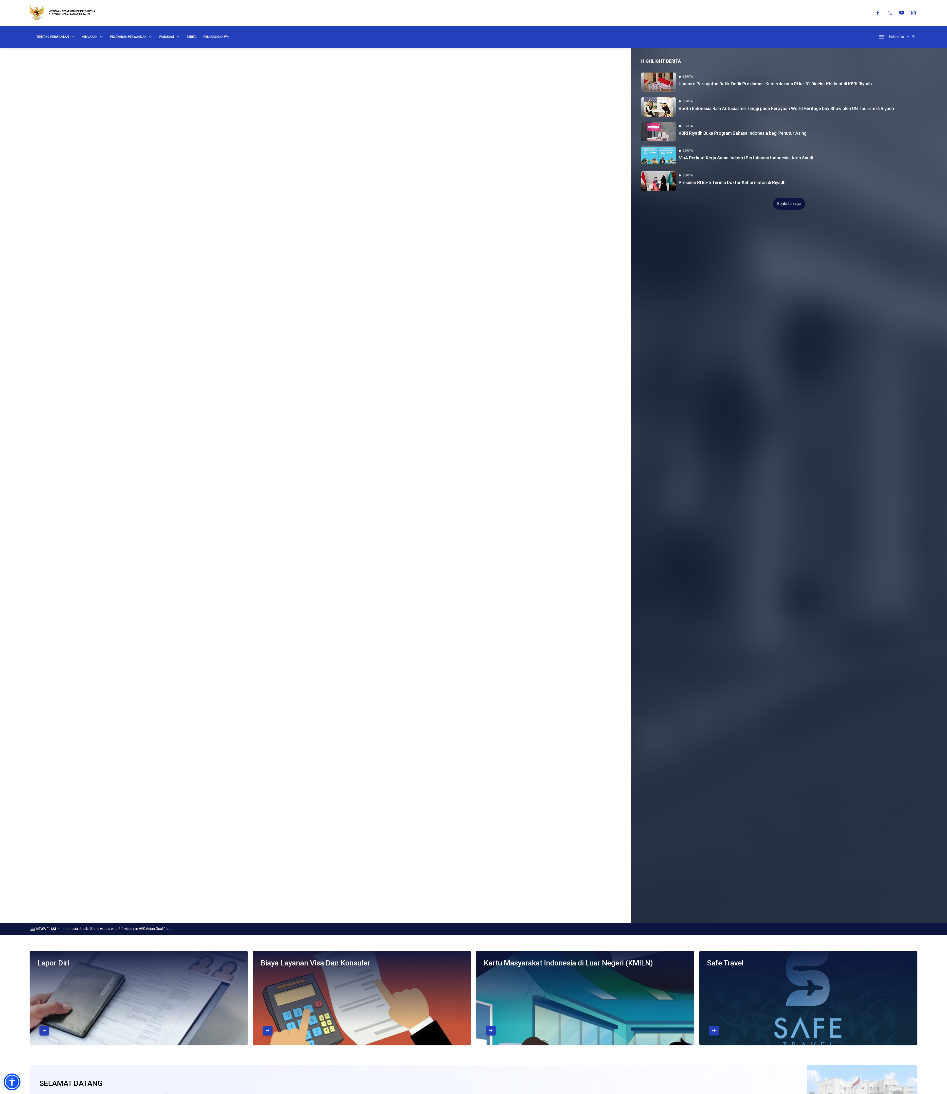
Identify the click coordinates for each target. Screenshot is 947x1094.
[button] (12, 1082)
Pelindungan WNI (216, 36)
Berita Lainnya (789, 203)
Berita (192, 36)
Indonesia (896, 37)
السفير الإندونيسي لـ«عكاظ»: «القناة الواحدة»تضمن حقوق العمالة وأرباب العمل (118, 928)
